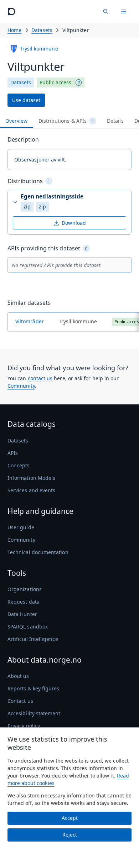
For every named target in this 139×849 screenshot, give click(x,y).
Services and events (31, 490)
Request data (23, 601)
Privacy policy (23, 725)
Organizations (24, 589)
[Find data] (105, 11)
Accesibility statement (34, 713)
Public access (56, 82)
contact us (40, 378)
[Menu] (124, 11)
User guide (20, 527)
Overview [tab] (16, 120)
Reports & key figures (33, 688)
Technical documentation (37, 552)
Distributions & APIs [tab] (66, 120)
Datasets (41, 30)
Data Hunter (22, 614)
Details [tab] (115, 120)
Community (21, 385)
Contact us (20, 700)
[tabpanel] (69, 236)
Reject (69, 834)
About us (18, 676)
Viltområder (29, 321)
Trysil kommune (39, 48)
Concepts (18, 465)
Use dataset (26, 100)
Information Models (31, 477)
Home (14, 30)
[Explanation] (79, 82)
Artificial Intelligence (32, 639)
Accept (70, 817)
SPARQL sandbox (27, 626)
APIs (12, 453)
